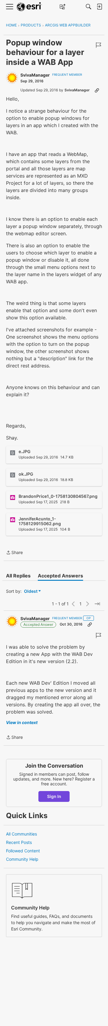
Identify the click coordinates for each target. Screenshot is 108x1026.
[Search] (88, 6)
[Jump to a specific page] (97, 604)
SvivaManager (35, 75)
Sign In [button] (54, 796)
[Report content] (98, 45)
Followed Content (23, 850)
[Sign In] (99, 6)
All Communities (21, 833)
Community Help (22, 859)
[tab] (18, 576)
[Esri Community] (29, 7)
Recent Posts (19, 842)
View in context (22, 722)
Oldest (31, 591)
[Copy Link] (96, 90)
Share (14, 553)
